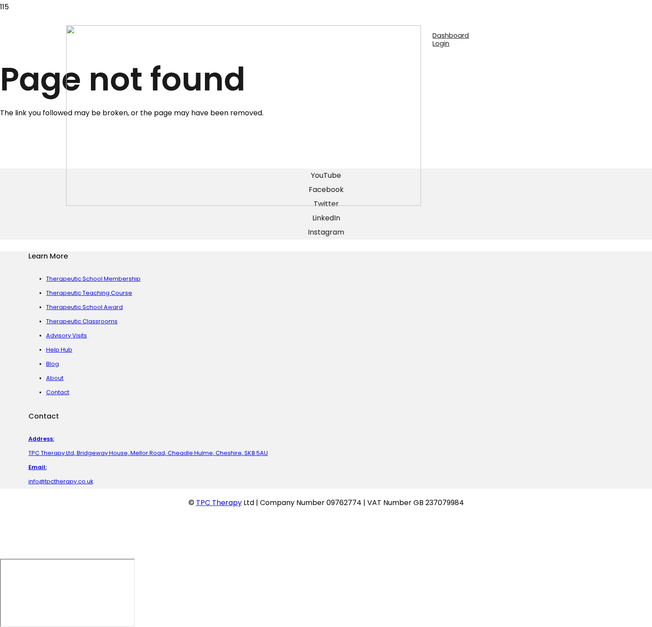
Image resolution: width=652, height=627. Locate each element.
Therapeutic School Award (84, 307)
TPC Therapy (219, 503)
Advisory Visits (66, 335)
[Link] (243, 203)
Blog (52, 364)
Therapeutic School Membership (93, 278)
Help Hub (59, 349)
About (54, 378)
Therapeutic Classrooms (82, 321)
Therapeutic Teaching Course (89, 293)
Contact (57, 392)
